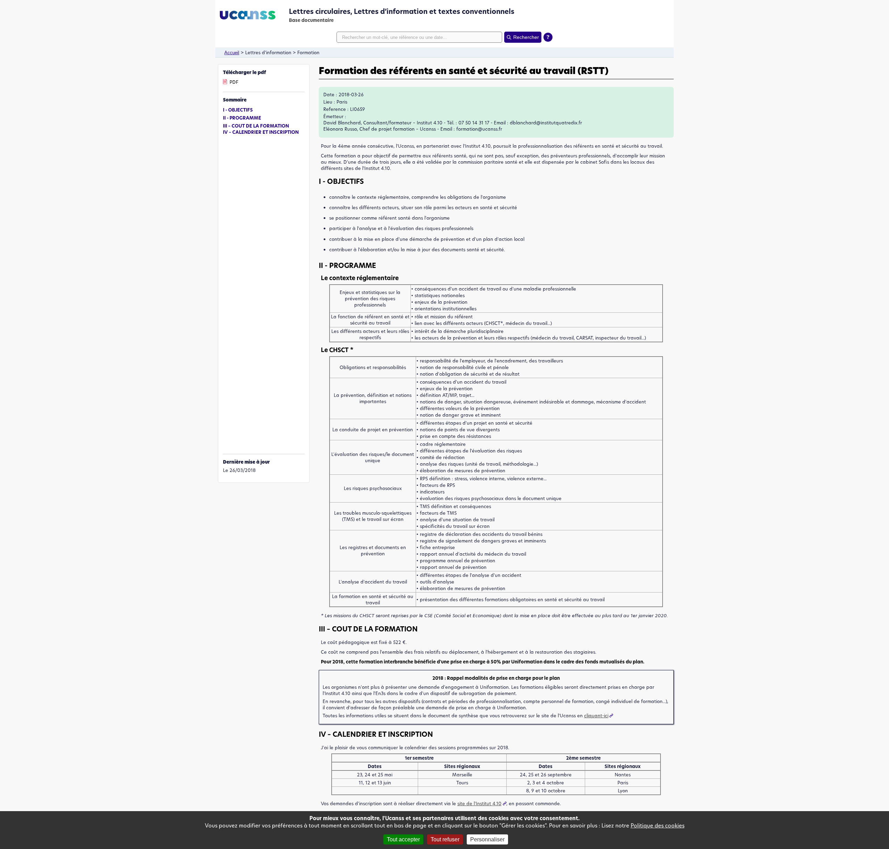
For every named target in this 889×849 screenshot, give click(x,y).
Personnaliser (487, 839)
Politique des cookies (657, 825)
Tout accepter (403, 839)
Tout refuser (445, 839)
